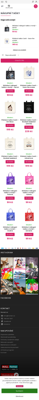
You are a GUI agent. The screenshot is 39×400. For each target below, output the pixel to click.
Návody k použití (7, 342)
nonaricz (7, 324)
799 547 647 (8, 318)
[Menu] (2, 5)
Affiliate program (7, 350)
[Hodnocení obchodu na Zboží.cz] (19, 375)
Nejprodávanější (10, 55)
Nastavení (19, 386)
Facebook (7, 321)
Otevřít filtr (19, 60)
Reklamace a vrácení (8, 345)
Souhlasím (19, 391)
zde (31, 383)
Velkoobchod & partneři (9, 347)
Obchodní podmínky (8, 337)
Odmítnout (19, 396)
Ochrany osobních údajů (10, 340)
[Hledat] (32, 1)
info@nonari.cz (9, 316)
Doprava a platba (7, 334)
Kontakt (4, 352)
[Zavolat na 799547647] (6, 1)
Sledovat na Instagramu (12, 292)
